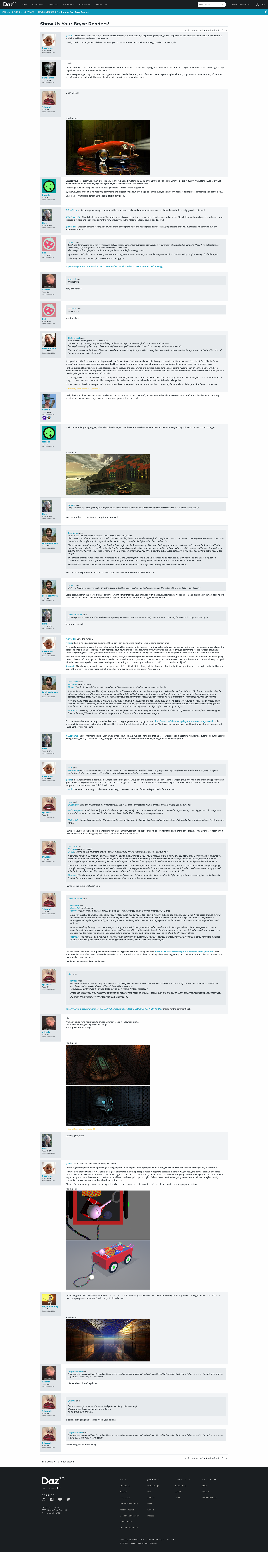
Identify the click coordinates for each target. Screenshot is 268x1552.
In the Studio (180, 1485)
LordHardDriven (50, 543)
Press (149, 1503)
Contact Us (125, 1485)
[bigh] (50, 244)
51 (223, 30)
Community (68, 4)
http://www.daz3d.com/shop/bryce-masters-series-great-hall (184, 721)
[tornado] (50, 186)
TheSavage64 (74, 338)
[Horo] (50, 215)
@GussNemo (72, 210)
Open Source (126, 1521)
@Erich (69, 1163)
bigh (44, 252)
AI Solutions (101, 4)
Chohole (46, 409)
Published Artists (209, 1497)
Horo (44, 223)
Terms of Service (147, 1539)
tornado (46, 195)
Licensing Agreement (129, 1539)
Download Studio (239, 4)
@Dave (69, 35)
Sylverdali (47, 107)
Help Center (125, 1497)
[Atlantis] (50, 281)
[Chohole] (50, 401)
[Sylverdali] (50, 98)
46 (217, 30)
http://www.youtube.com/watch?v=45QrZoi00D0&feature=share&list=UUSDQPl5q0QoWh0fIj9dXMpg (114, 266)
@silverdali (71, 226)
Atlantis (46, 289)
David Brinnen (49, 348)
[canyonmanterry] (50, 1299)
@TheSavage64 (73, 217)
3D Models (53, 4)
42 (201, 30)
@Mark (69, 789)
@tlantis (71, 1400)
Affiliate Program (127, 1509)
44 (209, 30)
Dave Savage (48, 77)
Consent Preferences (129, 1527)
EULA (172, 1539)
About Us (151, 1497)
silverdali (72, 279)
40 (193, 30)
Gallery (178, 1491)
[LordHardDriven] (50, 535)
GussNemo (47, 48)
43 (205, 30)
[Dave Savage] (50, 69)
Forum (177, 1497)
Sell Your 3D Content (129, 1503)
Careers (150, 1509)
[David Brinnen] (50, 340)
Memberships (85, 4)
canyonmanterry (50, 1306)
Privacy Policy (162, 1539)
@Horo (69, 642)
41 (197, 30)
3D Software (37, 4)
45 (213, 30)
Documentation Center (130, 1515)
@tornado (70, 666)
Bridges (150, 1515)
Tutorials (123, 1491)
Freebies (206, 1491)
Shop (24, 4)
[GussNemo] (50, 40)
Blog (149, 1491)
